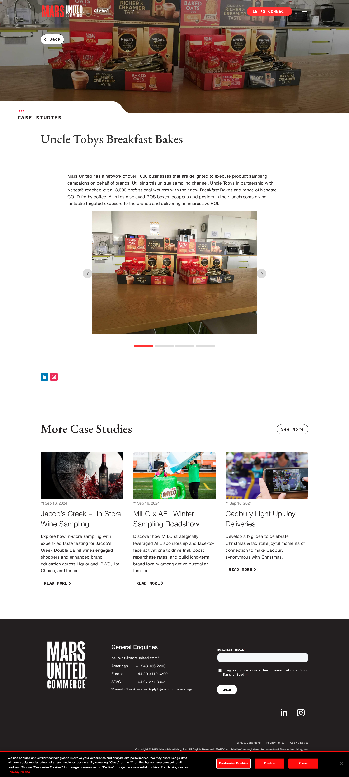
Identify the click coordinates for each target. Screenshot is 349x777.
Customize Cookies (233, 763)
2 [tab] (164, 346)
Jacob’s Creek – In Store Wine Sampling (82, 521)
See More (292, 429)
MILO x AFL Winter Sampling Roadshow (174, 521)
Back (55, 39)
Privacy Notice (19, 772)
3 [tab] (184, 346)
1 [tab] (143, 346)
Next (261, 273)
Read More (55, 583)
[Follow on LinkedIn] (44, 377)
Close (303, 763)
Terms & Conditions (248, 743)
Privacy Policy (275, 743)
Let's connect (269, 11)
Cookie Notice (299, 743)
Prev (87, 273)
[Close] (341, 763)
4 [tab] (205, 346)
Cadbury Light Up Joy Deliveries (267, 521)
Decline (269, 763)
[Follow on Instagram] (54, 377)
